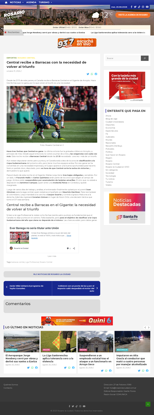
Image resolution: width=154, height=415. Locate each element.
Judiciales (110, 137)
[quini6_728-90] (77, 318)
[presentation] (145, 327)
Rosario (109, 161)
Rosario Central (26, 58)
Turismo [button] (44, 2)
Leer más (52, 256)
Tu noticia (110, 179)
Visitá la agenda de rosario (133, 15)
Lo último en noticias (24, 327)
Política (109, 152)
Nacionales (111, 143)
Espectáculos (112, 131)
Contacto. (8, 388)
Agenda (31, 2)
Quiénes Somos (11, 384)
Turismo (109, 182)
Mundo (109, 140)
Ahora (108, 116)
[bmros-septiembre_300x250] (127, 73)
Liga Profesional (32, 262)
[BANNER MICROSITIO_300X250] (127, 195)
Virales (108, 185)
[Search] (145, 58)
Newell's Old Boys (114, 146)
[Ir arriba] (148, 404)
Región (109, 158)
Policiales (110, 149)
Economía (110, 128)
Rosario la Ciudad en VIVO (117, 167)
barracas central (17, 262)
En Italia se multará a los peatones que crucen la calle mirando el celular (130, 358)
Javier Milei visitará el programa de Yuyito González (26, 287)
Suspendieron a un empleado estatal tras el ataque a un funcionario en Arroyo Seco (58, 360)
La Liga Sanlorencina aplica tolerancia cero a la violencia (21, 358)
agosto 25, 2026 (12, 365)
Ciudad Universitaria (115, 122)
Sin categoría (112, 170)
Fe (107, 134)
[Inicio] (6, 2)
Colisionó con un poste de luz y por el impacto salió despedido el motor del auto (76, 288)
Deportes (12, 58)
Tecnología (111, 176)
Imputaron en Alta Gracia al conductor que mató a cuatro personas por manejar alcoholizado (94, 360)
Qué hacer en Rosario (115, 155)
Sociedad (110, 173)
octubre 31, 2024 (13, 71)
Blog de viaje (111, 119)
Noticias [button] (15, 2)
